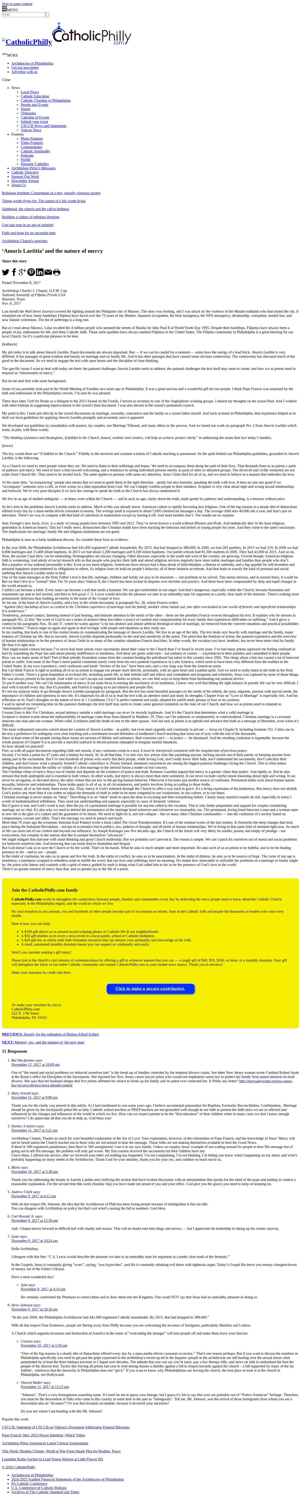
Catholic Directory (25, 172)
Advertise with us (24, 72)
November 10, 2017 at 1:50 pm (44, 1345)
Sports (25, 109)
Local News (30, 92)
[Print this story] (56, 275)
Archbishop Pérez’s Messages (33, 168)
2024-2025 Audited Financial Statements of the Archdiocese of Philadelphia (67, 1479)
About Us (18, 185)
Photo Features (32, 138)
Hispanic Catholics (35, 164)
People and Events (34, 105)
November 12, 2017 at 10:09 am (35, 1065)
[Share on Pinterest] (31, 275)
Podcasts (27, 155)
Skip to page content (17, 4)
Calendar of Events (35, 117)
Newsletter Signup (25, 181)
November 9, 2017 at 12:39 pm (34, 1220)
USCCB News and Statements (43, 126)
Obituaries (28, 113)
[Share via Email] (48, 275)
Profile (26, 160)
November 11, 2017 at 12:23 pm (45, 1387)
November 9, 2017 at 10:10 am (34, 1309)
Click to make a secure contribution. (150, 989)
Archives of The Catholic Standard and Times (45, 1492)
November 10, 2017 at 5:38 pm (34, 1172)
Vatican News (31, 130)
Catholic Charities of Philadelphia (46, 100)
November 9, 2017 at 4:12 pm (33, 1196)
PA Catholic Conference (29, 1484)
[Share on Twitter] (5, 275)
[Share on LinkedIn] (40, 275)
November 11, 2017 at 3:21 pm (34, 1130)
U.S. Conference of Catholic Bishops (39, 1488)
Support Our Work (25, 177)
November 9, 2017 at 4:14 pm (43, 1289)
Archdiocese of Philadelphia (32, 63)
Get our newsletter (25, 68)
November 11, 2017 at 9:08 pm (34, 1097)
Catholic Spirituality (35, 151)
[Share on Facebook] (14, 275)
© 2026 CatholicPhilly (18, 1467)
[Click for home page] (66, 42)
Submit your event (34, 122)
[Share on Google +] (22, 275)
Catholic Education (35, 96)
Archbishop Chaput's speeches (24, 241)
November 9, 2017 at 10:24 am (34, 1241)
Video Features (32, 143)
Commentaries (31, 147)
